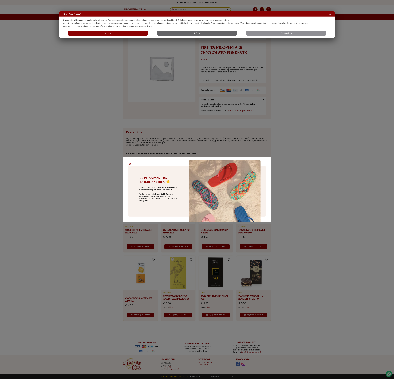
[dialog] (197, 24)
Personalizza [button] (286, 33)
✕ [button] (330, 14)
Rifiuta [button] (197, 33)
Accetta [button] (107, 33)
